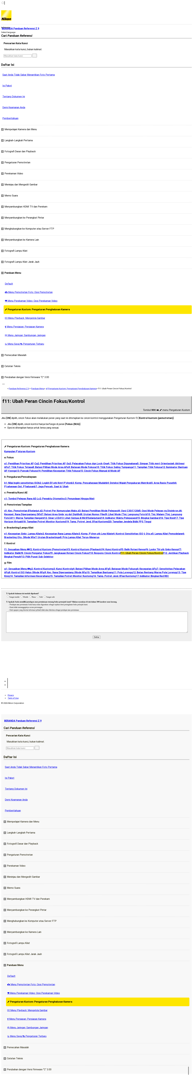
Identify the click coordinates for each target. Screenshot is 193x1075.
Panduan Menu (37, 388)
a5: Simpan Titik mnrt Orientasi (153, 463)
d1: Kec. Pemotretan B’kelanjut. (22, 510)
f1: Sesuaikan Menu (16, 549)
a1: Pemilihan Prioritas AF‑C (20, 463)
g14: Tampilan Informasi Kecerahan (28, 576)
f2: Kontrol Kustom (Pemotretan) (48, 549)
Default (9, 283)
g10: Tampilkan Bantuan (98, 572)
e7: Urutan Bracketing (46, 537)
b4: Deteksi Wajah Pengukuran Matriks (128, 482)
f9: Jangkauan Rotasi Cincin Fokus (69, 553)
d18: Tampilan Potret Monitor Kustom (43, 521)
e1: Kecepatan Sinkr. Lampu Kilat (22, 533)
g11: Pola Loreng (121, 572)
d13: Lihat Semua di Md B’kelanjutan (79, 518)
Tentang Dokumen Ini (13, 96)
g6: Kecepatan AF (145, 568)
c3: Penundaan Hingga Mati (79, 498)
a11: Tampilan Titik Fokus (146, 467)
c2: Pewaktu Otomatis (51, 498)
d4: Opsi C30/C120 (127, 510)
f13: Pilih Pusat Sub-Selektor (37, 556)
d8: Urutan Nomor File (91, 514)
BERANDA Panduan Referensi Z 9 (22, 720)
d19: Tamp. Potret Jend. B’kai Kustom (86, 521)
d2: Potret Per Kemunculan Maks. (59, 510)
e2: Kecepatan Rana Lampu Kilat (59, 533)
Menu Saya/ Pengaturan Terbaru (24, 344)
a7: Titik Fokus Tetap (19, 467)
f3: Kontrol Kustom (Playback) (84, 549)
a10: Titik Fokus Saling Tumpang (113, 467)
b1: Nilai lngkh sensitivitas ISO (21, 482)
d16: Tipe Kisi (166, 518)
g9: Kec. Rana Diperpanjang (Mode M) (64, 572)
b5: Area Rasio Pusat (162, 482)
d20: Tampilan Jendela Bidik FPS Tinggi (129, 521)
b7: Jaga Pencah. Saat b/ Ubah (51, 486)
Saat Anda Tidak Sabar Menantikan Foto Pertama (28, 74)
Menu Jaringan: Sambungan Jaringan (25, 335)
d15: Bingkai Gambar (147, 518)
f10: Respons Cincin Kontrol (104, 553)
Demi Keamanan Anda (13, 107)
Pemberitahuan (10, 118)
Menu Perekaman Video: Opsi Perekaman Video (31, 300)
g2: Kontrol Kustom (41, 568)
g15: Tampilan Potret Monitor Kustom (70, 576)
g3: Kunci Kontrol (61, 568)
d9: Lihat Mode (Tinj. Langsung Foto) (125, 514)
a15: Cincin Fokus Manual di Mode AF (99, 470)
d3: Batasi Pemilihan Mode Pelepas (97, 510)
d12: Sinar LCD (51, 518)
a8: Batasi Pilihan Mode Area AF (49, 467)
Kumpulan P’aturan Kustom (19, 451)
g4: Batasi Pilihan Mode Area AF (89, 568)
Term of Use (13, 698)
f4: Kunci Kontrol (111, 549)
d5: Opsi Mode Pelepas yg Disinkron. (158, 510)
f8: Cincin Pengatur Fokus (35, 553)
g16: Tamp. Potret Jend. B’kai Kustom (113, 576)
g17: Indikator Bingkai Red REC (151, 576)
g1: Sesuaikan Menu (17, 568)
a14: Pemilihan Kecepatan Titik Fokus (57, 470)
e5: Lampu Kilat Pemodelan (166, 533)
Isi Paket (7, 85)
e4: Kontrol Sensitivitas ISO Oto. (131, 533)
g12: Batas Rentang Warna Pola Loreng (153, 572)
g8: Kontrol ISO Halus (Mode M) (25, 572)
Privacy (11, 695)
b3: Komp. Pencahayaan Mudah (88, 482)
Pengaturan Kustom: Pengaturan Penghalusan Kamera (37, 309)
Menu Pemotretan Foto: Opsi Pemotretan (29, 292)
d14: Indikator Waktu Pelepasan (118, 518)
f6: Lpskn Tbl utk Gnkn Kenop (162, 549)
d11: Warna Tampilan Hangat (27, 518)
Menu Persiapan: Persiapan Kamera (24, 326)
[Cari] (34, 55)
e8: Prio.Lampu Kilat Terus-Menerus (79, 537)
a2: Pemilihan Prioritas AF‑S (52, 463)
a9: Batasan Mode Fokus (81, 467)
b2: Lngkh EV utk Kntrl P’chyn (54, 482)
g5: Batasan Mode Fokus (121, 568)
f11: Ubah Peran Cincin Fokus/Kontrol (141, 553)
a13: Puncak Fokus (25, 470)
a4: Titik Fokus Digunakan (121, 463)
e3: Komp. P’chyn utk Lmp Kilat (94, 533)
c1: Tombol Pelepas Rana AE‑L (21, 498)
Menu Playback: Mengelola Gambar (25, 318)
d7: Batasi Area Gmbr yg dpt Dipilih (59, 514)
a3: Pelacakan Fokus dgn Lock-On (87, 463)
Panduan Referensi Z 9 (19, 388)
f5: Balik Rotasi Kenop (133, 549)
